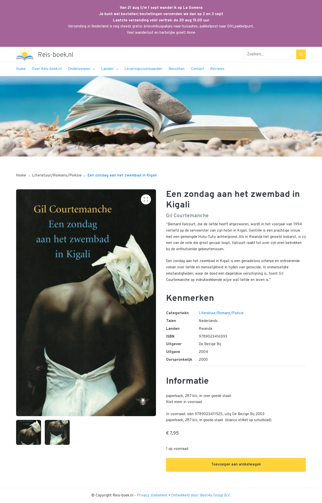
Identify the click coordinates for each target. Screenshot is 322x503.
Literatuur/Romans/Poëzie (221, 313)
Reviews (217, 69)
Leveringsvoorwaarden (143, 69)
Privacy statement (153, 495)
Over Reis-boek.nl (47, 69)
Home (21, 69)
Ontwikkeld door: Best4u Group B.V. (201, 495)
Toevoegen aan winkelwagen (236, 464)
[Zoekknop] (301, 54)
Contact (197, 69)
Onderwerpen (79, 69)
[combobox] (269, 54)
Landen (107, 69)
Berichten (177, 69)
